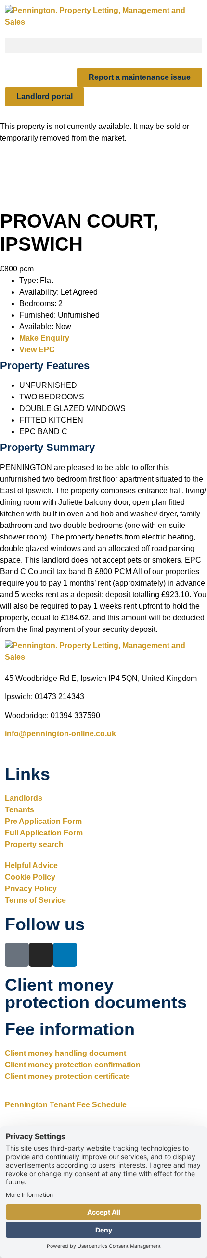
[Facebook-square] (17, 955)
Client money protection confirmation (73, 1065)
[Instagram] (41, 955)
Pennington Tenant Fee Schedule (66, 1105)
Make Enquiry (44, 338)
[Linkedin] (65, 955)
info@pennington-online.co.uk (60, 734)
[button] (103, 45)
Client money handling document (65, 1053)
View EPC (37, 350)
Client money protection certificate (67, 1076)
